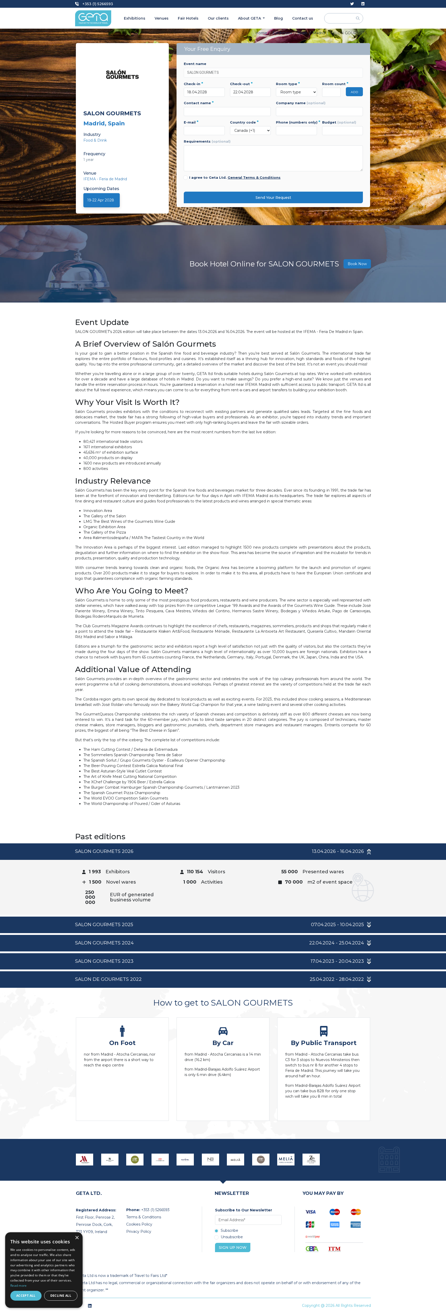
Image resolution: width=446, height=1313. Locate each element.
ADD (354, 92)
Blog (278, 18)
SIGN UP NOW (232, 1247)
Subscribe (229, 1231)
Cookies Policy (139, 1224)
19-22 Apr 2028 (100, 200)
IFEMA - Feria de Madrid (105, 179)
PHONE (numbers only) (296, 122)
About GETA (250, 18)
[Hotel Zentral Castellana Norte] (311, 1159)
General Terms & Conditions (254, 177)
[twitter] (352, 4)
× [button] (77, 1238)
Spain (302, 33)
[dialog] (44, 1270)
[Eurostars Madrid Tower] (110, 1159)
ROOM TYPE (288, 83)
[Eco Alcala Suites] (160, 1159)
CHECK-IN (193, 83)
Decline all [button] (60, 1295)
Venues (162, 18)
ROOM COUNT (331, 83)
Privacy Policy (138, 1231)
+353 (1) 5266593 (97, 4)
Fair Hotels (188, 18)
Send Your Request (273, 197)
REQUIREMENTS (207, 141)
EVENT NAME (195, 64)
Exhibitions (134, 18)
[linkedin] (362, 4)
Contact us (302, 18)
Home (261, 33)
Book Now (357, 264)
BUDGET (339, 122)
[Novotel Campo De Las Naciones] (185, 1159)
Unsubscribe (232, 1237)
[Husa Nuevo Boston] (210, 1159)
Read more (18, 1285)
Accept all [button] (26, 1295)
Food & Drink (95, 140)
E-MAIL (191, 122)
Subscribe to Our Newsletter (243, 1210)
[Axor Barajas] (135, 1159)
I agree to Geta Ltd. (235, 177)
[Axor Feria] (261, 1159)
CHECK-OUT (241, 83)
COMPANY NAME (300, 103)
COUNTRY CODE (244, 122)
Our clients (218, 18)
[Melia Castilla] (235, 1159)
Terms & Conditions (143, 1217)
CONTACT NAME (199, 103)
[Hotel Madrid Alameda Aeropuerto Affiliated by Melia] (286, 1159)
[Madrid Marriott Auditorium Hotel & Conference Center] (84, 1159)
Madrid (319, 33)
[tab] (223, 879)
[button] (223, 851)
